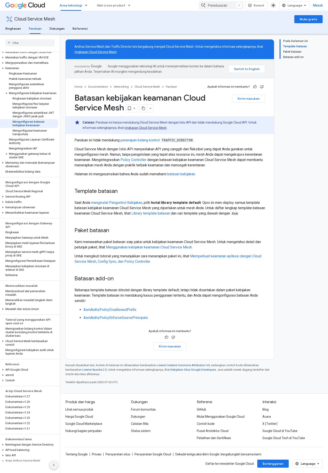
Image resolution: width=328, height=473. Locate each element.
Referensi (80, 29)
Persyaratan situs (118, 454)
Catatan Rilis (140, 423)
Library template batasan (150, 213)
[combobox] (221, 5)
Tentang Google (76, 454)
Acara (266, 416)
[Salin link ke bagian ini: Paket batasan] (113, 230)
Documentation (98, 86)
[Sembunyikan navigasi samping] (53, 465)
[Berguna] (255, 86)
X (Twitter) (270, 423)
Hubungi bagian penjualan (83, 431)
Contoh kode (206, 423)
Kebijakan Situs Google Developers (193, 369)
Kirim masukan (248, 99)
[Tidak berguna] (261, 86)
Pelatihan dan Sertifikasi (214, 438)
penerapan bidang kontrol (140, 140)
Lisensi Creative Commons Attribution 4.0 (183, 365)
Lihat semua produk (79, 409)
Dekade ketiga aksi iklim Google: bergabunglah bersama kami (218, 454)
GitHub (201, 409)
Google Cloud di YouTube (279, 431)
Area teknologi (71, 5)
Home (78, 86)
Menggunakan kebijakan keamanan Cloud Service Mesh (149, 247)
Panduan (35, 29)
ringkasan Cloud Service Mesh (96, 52)
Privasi (96, 454)
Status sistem (141, 431)
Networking (121, 86)
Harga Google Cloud (79, 416)
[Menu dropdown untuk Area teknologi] (87, 5)
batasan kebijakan (181, 174)
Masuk (318, 5)
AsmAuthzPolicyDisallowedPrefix (109, 310)
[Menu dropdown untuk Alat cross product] (130, 5)
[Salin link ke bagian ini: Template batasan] (122, 191)
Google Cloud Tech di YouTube (283, 438)
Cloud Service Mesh (34, 19)
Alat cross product (111, 5)
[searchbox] (30, 42)
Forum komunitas (143, 409)
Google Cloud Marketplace (83, 423)
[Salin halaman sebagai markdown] (143, 108)
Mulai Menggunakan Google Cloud (221, 416)
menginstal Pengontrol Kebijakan (116, 202)
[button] (29, 52)
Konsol (259, 5)
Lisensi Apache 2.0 (94, 369)
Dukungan (57, 29)
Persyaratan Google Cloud (153, 454)
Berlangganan (273, 464)
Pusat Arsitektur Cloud (212, 431)
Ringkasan (13, 29)
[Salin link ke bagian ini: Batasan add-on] (118, 279)
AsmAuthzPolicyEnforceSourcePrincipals (115, 318)
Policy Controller (133, 160)
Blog (265, 409)
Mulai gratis (308, 19)
